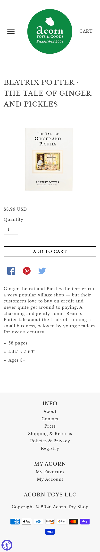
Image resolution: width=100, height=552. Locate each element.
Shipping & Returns (50, 433)
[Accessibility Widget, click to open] (6, 545)
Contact (50, 418)
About (50, 411)
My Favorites (50, 471)
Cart (86, 31)
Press (50, 426)
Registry (50, 448)
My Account (50, 479)
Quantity (11, 219)
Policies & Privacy (50, 440)
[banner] (50, 31)
